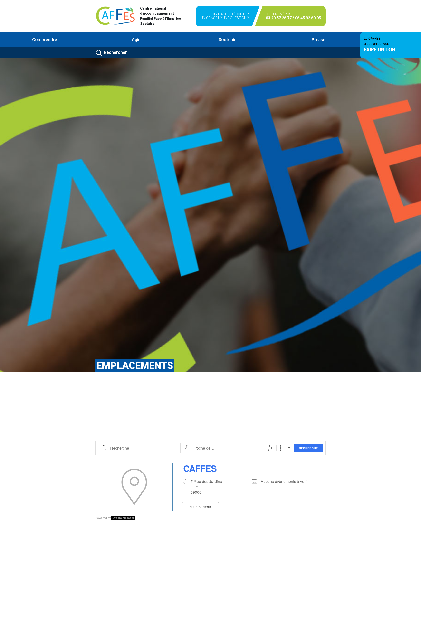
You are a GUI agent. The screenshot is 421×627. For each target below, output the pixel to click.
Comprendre (44, 39)
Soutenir (227, 39)
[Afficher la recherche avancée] (270, 448)
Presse (318, 39)
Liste (283, 448)
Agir (136, 39)
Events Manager (123, 518)
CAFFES (200, 468)
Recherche (308, 448)
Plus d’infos (200, 507)
